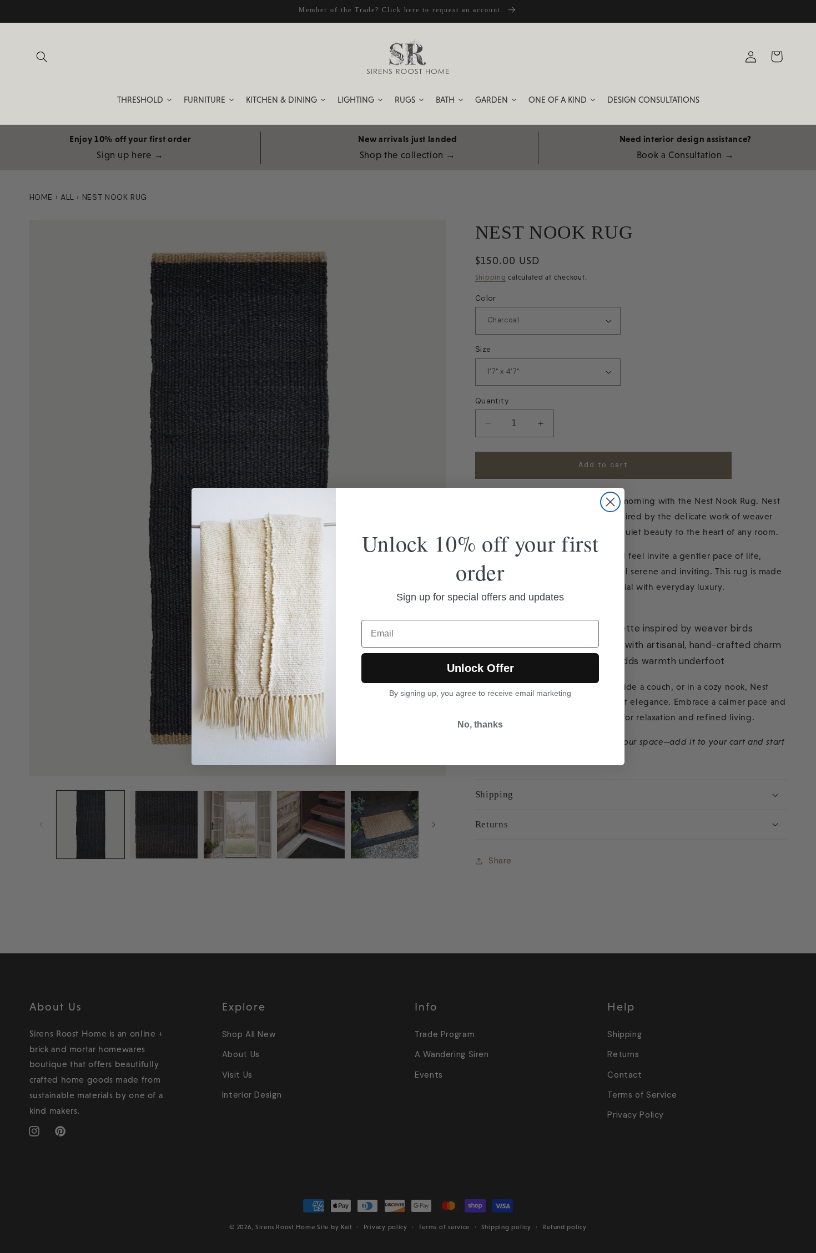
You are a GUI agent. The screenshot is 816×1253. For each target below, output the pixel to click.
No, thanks (480, 724)
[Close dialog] (610, 502)
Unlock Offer (480, 668)
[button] (42, 56)
